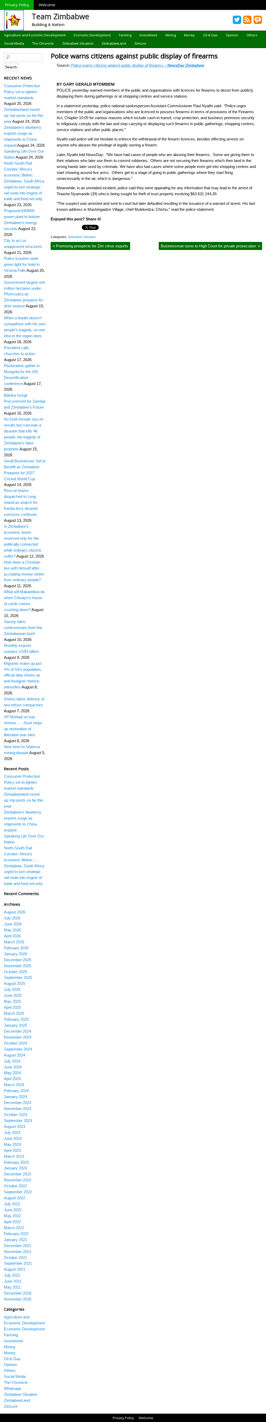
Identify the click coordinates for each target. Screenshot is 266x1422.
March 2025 (14, 1013)
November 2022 (17, 1180)
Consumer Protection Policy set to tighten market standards (22, 92)
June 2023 (13, 1138)
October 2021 (15, 1257)
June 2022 (13, 1210)
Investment (148, 35)
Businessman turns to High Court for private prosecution (210, 246)
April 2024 (12, 1078)
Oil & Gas (210, 35)
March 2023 (14, 1156)
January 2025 (15, 1025)
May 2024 (12, 1073)
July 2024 (12, 1061)
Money (189, 35)
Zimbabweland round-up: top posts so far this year (23, 115)
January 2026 (15, 954)
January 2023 (15, 1168)
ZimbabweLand (114, 43)
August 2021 (14, 1269)
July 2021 (12, 1275)
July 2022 (12, 1204)
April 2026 (12, 936)
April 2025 (12, 1007)
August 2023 (14, 1126)
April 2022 (12, 1222)
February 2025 (16, 1019)
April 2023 (12, 1150)
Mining (170, 35)
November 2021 (17, 1251)
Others (252, 35)
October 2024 (15, 1043)
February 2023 (16, 1162)
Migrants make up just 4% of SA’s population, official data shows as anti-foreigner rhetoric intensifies (23, 675)
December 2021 (17, 1245)
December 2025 (17, 960)
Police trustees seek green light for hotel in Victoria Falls (22, 264)
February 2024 (16, 1090)
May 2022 (12, 1216)
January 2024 (15, 1096)
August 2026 (14, 912)
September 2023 (18, 1120)
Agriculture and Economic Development (35, 35)
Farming (125, 35)
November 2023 (17, 1108)
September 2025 (18, 977)
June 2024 (13, 1067)
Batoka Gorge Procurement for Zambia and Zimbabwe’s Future (24, 401)
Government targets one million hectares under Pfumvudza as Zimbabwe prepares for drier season (24, 294)
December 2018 (17, 1293)
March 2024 (14, 1084)
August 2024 (14, 1055)
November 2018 (17, 1299)
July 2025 (12, 989)
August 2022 (14, 1198)
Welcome (47, 4)
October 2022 (15, 1186)
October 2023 (15, 1114)
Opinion (232, 35)
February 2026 (16, 948)
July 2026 (12, 918)
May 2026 (12, 930)
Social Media (14, 43)
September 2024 (18, 1049)
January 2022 (15, 1239)
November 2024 (17, 1037)
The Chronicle (43, 43)
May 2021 (12, 1287)
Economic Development (92, 35)
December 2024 (17, 1031)
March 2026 (14, 942)
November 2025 (17, 966)
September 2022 (18, 1192)
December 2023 (17, 1102)
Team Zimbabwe (60, 16)
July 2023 (12, 1132)
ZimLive (140, 43)
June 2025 (13, 995)
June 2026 (13, 924)
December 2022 (17, 1174)
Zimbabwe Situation (78, 43)
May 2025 (12, 1001)
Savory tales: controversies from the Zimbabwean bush (23, 627)
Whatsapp (12, 1388)
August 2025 (14, 983)
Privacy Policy (17, 4)
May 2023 (12, 1144)
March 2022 (14, 1227)
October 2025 (15, 972)
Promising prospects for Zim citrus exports (90, 246)
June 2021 (13, 1281)
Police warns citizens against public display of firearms (135, 55)
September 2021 (18, 1263)
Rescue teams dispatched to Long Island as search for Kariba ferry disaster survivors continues (21, 502)
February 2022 (16, 1233)
